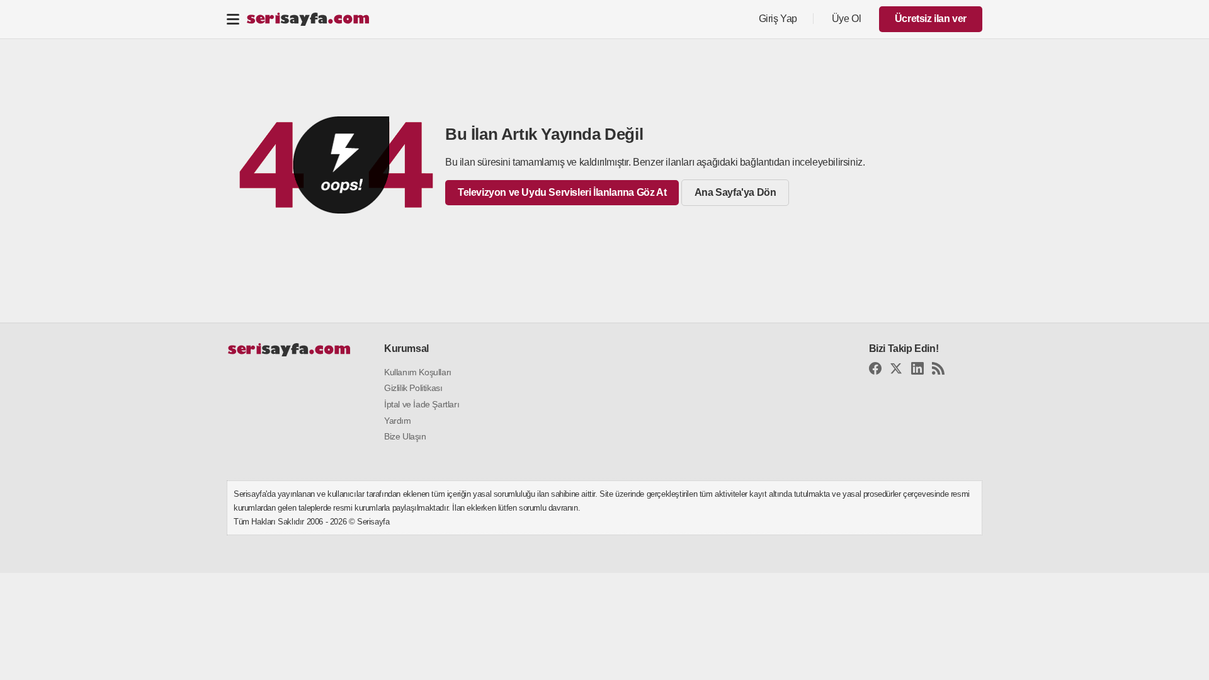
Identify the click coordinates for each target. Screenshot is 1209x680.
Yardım (397, 421)
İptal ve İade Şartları (421, 404)
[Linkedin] (917, 370)
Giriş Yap (778, 18)
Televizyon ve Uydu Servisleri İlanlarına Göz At (562, 192)
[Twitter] (896, 370)
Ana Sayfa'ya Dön (735, 192)
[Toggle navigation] (233, 18)
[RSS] (938, 370)
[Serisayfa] (308, 19)
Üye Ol (846, 18)
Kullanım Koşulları (417, 372)
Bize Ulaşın (405, 436)
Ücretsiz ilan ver (931, 18)
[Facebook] (875, 370)
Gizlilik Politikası (413, 388)
